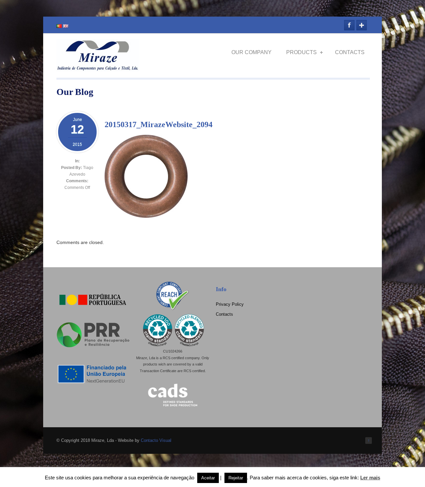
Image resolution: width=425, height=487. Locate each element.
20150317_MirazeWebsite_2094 (158, 124)
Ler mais (370, 477)
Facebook (349, 25)
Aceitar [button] (208, 477)
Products (301, 52)
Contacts (350, 52)
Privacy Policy (230, 304)
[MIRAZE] (97, 69)
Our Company (251, 52)
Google (361, 25)
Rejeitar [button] (235, 477)
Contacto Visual (156, 440)
